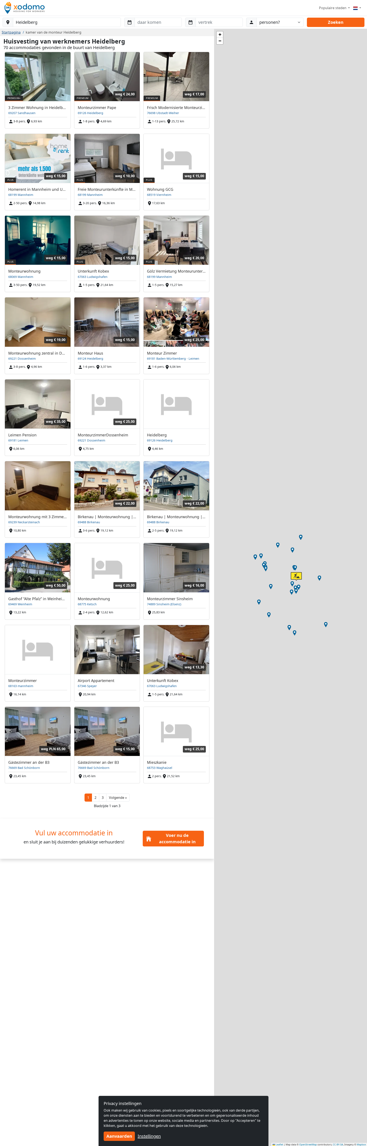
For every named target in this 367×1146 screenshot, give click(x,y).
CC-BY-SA (338, 1144)
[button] (118, 798)
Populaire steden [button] (333, 8)
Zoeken (335, 22)
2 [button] (95, 797)
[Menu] (357, 8)
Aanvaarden (119, 1136)
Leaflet (279, 1144)
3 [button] (103, 797)
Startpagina (11, 32)
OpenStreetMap (308, 1144)
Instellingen (149, 1136)
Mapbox (361, 1144)
